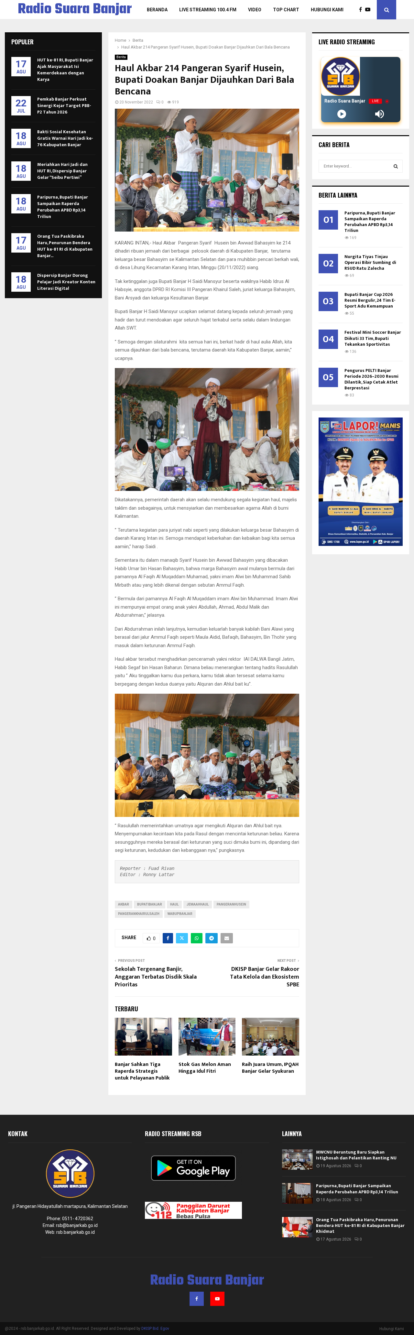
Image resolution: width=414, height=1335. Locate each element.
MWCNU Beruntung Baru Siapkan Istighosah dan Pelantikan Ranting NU (356, 1155)
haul (174, 904)
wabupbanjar (180, 914)
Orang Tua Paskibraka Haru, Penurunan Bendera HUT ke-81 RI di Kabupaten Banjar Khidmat (360, 1225)
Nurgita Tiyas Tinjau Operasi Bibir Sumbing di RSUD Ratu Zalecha (370, 262)
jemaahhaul (198, 904)
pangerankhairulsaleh (138, 914)
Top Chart (286, 9)
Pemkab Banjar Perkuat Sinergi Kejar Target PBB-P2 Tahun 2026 (64, 105)
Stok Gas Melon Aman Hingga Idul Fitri (205, 1068)
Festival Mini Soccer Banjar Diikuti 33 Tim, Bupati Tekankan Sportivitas (372, 338)
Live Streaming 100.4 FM (207, 9)
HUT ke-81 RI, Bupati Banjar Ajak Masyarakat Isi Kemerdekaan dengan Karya (65, 69)
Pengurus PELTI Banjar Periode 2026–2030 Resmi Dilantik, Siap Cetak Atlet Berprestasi (371, 379)
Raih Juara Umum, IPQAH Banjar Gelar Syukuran (270, 1068)
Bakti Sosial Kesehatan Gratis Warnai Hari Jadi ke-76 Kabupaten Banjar (65, 138)
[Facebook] (362, 10)
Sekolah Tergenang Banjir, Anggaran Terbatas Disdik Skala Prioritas (156, 977)
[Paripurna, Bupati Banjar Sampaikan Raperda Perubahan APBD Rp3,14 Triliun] (297, 1193)
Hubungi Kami (327, 9)
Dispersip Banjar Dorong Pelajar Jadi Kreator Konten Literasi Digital (66, 282)
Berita (121, 57)
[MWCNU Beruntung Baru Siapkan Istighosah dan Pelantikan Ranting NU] (297, 1159)
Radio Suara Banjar (75, 9)
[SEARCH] (396, 166)
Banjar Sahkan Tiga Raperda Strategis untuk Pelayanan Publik (142, 1071)
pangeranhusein (231, 904)
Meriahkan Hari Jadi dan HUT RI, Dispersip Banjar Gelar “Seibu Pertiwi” (62, 171)
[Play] (341, 114)
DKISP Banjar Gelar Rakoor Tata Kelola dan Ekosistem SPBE (264, 977)
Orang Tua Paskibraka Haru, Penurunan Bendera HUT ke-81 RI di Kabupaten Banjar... (65, 246)
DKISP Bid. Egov (155, 1328)
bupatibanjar (149, 904)
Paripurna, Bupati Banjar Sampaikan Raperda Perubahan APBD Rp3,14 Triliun (62, 206)
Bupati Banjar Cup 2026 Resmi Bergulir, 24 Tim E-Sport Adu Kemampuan (370, 300)
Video (254, 9)
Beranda (157, 9)
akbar (123, 904)
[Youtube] (369, 10)
